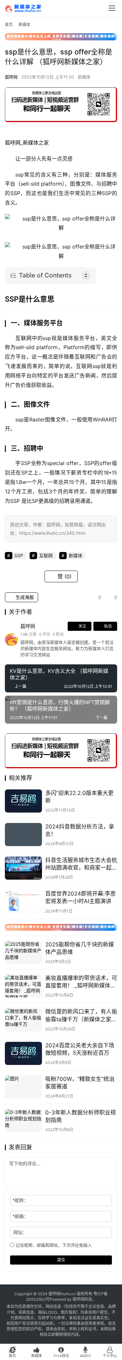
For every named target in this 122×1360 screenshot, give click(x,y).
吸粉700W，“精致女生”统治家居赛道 (80, 1083)
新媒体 (84, 76)
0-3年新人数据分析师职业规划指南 (80, 1116)
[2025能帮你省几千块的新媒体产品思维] (23, 952)
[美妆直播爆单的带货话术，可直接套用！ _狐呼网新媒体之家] (23, 986)
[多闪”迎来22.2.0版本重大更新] (23, 801)
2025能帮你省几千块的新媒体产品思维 (79, 948)
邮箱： (20, 1216)
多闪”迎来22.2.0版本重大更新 (79, 797)
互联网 (23, 338)
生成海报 (24, 597)
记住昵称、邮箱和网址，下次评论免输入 (53, 1245)
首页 (9, 24)
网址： (20, 1232)
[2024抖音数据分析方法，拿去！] (23, 834)
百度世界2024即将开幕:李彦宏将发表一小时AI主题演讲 (80, 897)
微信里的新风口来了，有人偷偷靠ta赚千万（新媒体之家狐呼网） (81, 1015)
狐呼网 (11, 76)
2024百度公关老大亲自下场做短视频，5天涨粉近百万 (79, 1049)
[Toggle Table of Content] (85, 275)
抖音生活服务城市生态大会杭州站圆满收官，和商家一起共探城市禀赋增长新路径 (81, 864)
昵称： (20, 1200)
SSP (15, 193)
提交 (61, 1259)
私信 (108, 626)
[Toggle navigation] (112, 8)
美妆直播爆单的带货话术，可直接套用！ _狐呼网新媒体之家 (81, 982)
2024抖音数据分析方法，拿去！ (79, 830)
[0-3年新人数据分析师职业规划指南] (23, 1120)
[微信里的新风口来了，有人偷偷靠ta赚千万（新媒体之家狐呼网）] (23, 1019)
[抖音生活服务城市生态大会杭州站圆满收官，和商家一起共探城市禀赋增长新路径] (23, 868)
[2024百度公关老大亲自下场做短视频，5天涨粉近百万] (23, 1053)
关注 (82, 626)
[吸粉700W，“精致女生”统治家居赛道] (23, 1086)
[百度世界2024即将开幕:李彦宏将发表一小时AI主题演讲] (23, 901)
